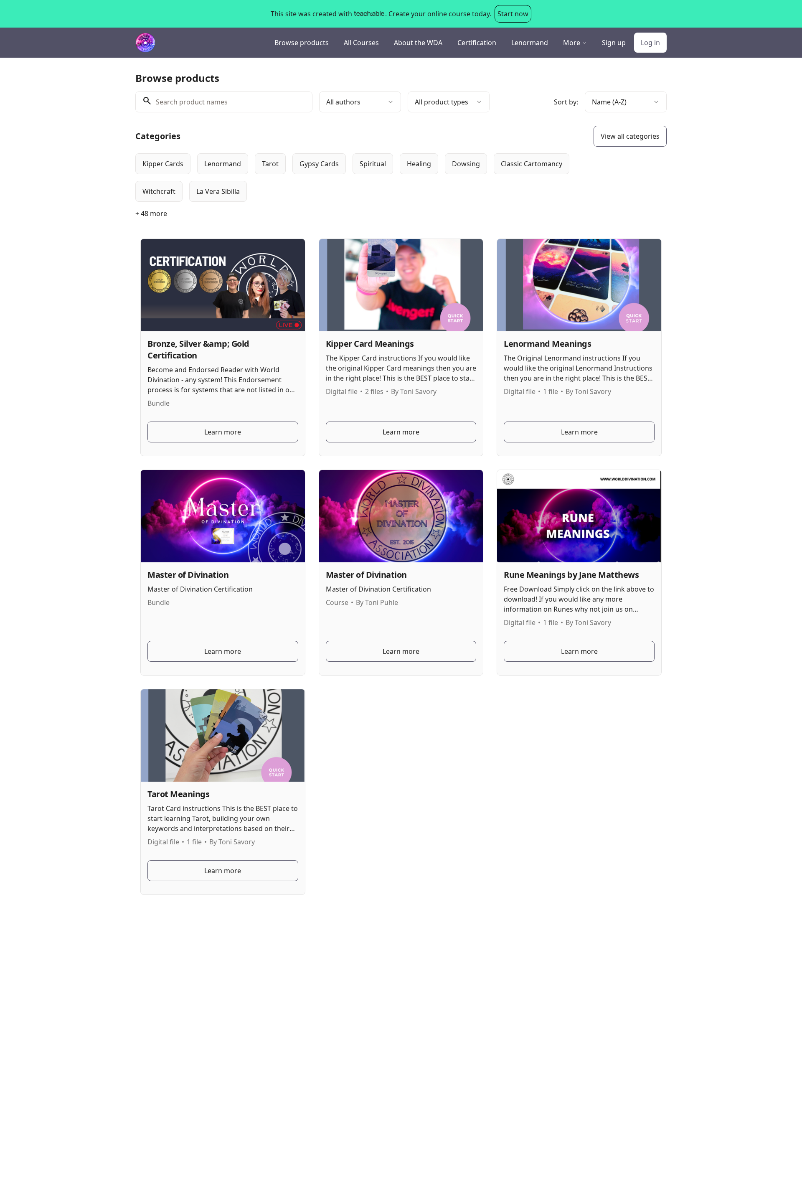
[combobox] (360, 101)
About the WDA (418, 42)
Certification (476, 42)
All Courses (361, 42)
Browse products (301, 42)
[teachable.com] (368, 14)
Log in (650, 42)
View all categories (630, 136)
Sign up (614, 42)
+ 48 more (151, 213)
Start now (512, 13)
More (571, 42)
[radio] (162, 163)
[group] (366, 177)
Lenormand (529, 42)
